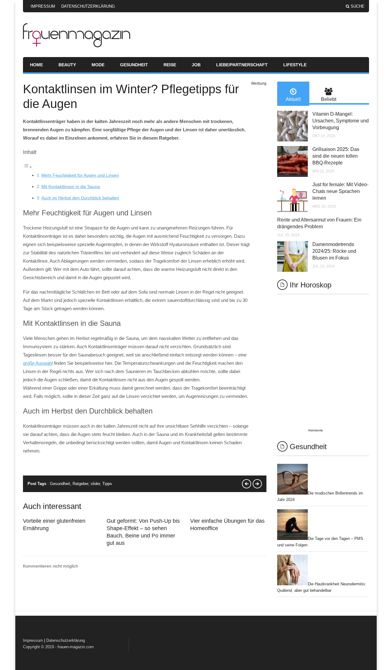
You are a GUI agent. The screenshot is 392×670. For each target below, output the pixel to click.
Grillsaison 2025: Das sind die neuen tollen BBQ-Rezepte (335, 156)
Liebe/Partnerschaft (242, 64)
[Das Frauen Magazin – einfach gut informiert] (76, 45)
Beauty (67, 64)
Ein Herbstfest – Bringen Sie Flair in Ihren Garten (257, 483)
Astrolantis (315, 430)
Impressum (43, 6)
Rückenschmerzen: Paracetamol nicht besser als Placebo (246, 483)
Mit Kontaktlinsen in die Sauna (70, 186)
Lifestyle (295, 64)
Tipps (107, 483)
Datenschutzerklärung (88, 6)
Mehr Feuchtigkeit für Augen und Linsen (80, 175)
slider (95, 483)
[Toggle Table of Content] (27, 167)
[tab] (293, 94)
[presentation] (293, 94)
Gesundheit (134, 64)
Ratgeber (80, 483)
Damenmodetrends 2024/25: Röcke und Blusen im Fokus (334, 251)
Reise (170, 64)
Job (196, 64)
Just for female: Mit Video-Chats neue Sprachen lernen (340, 191)
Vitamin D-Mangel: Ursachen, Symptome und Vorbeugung (340, 120)
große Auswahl (38, 363)
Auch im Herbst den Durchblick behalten (80, 197)
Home (36, 64)
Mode (98, 64)
